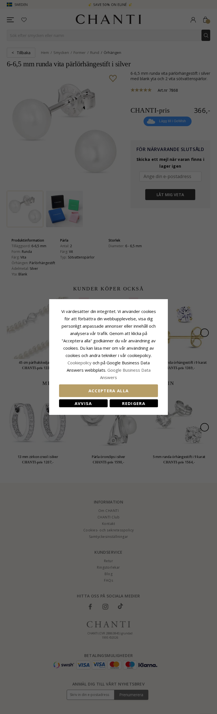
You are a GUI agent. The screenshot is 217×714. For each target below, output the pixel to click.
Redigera (133, 403)
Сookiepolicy (80, 362)
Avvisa (83, 403)
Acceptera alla (108, 390)
